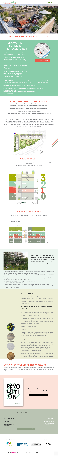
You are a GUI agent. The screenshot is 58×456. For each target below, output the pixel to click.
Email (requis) (20, 417)
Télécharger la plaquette (39, 394)
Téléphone (19, 421)
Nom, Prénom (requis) (22, 412)
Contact (50, 2)
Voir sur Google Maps (43, 60)
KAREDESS (13, 453)
